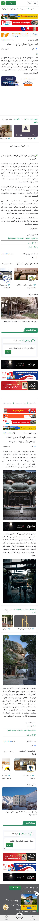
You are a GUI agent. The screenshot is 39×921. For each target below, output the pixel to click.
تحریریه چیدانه (27, 254)
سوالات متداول (32, 891)
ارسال (8, 352)
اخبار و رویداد (33, 40)
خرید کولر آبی (33, 242)
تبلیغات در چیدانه (15, 887)
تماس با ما (25, 887)
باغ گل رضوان (33, 247)
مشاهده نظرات (5, 40)
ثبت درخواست (10, 3)
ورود (22, 891)
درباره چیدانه (34, 887)
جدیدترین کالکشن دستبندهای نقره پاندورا (23, 238)
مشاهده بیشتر (7, 119)
